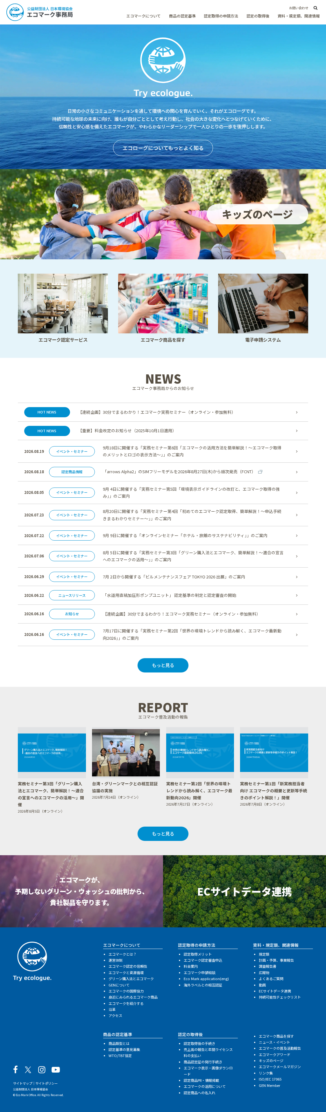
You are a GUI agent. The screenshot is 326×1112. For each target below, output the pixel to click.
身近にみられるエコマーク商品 (133, 996)
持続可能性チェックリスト (280, 996)
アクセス (115, 1015)
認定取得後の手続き (199, 1043)
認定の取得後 (257, 15)
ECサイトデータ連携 (275, 990)
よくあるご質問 (271, 978)
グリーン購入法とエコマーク (131, 978)
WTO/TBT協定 (120, 1055)
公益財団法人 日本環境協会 (30, 1089)
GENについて (119, 984)
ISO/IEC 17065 (270, 1078)
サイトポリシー (46, 1083)
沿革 (112, 1009)
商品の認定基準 (182, 15)
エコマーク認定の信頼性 (128, 966)
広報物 (264, 972)
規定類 (264, 954)
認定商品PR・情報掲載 (201, 1080)
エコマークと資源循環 (126, 972)
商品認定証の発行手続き (203, 1061)
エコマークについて (143, 15)
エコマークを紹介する (126, 1003)
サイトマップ (22, 1083)
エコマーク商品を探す (276, 1036)
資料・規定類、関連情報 (299, 15)
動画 (262, 984)
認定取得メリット (198, 954)
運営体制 (116, 960)
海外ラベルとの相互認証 (203, 984)
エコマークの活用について (205, 1086)
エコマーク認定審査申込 (203, 960)
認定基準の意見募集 (124, 1049)
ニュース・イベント (274, 1042)
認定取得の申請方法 (221, 15)
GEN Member (269, 1085)
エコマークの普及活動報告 (280, 1048)
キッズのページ (271, 1060)
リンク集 (266, 1072)
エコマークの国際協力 (126, 990)
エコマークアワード (274, 1054)
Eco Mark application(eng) (206, 978)
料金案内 (191, 966)
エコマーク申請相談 (199, 972)
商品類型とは (119, 1043)
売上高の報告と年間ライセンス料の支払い (208, 1052)
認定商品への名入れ (199, 1092)
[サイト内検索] (315, 8)
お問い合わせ (298, 7)
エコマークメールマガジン (280, 1066)
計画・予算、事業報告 (276, 960)
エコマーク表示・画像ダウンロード (208, 1070)
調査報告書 (267, 966)
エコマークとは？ (123, 954)
